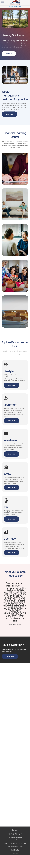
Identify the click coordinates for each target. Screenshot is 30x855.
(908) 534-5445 (17, 833)
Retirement (15, 853)
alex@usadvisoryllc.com (15, 846)
